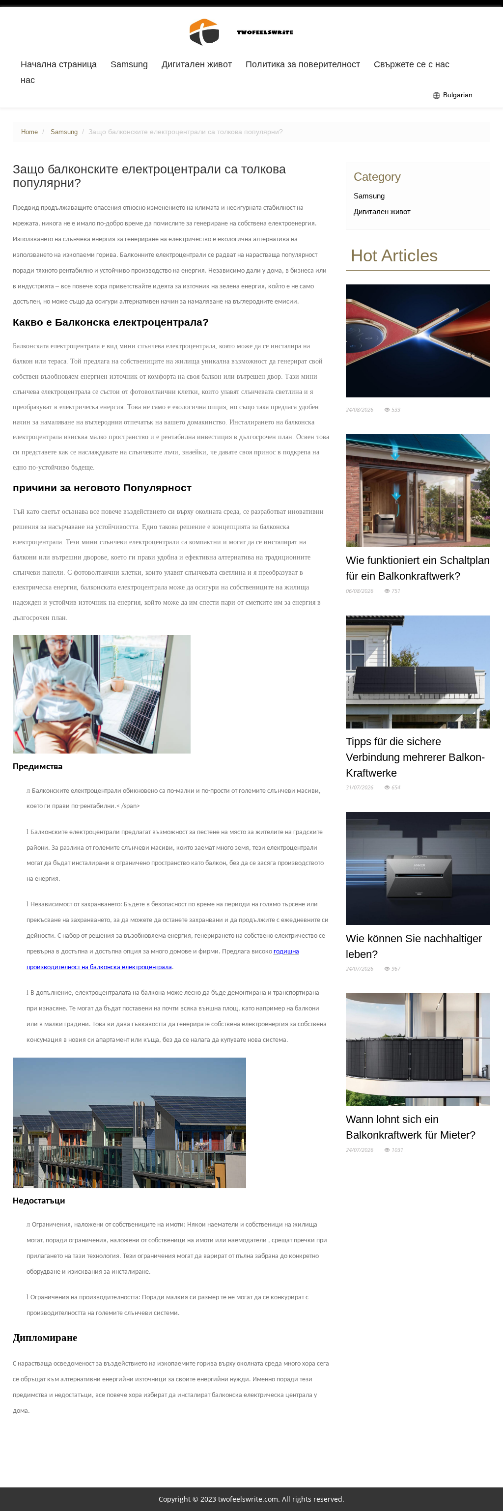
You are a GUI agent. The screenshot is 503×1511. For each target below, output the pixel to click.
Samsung (129, 64)
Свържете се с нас (411, 64)
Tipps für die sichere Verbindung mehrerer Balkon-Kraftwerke (415, 757)
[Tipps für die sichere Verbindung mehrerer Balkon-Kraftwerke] (418, 674)
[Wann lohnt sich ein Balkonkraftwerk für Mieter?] (418, 1052)
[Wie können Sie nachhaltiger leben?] (418, 871)
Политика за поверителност (303, 64)
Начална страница (59, 64)
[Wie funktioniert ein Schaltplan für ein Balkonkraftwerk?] (418, 493)
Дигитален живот (197, 64)
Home (29, 132)
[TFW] (251, 31)
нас (28, 80)
